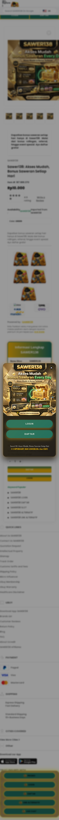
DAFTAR (29, 434)
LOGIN (30, 424)
